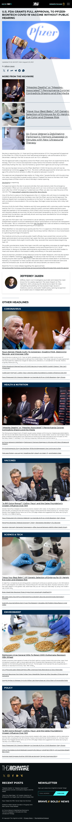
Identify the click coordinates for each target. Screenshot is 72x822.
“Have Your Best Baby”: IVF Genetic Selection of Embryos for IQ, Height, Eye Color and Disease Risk (48, 114)
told (27, 256)
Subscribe (60, 793)
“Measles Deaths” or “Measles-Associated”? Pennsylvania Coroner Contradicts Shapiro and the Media (48, 90)
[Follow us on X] (4, 776)
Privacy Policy (28, 818)
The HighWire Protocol (42, 818)
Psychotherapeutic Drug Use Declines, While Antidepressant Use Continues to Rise (31, 448)
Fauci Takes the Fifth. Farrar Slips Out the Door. (16, 801)
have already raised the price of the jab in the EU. (29, 192)
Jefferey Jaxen (9, 66)
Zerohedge (6, 182)
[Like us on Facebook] (13, 776)
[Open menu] (68, 4)
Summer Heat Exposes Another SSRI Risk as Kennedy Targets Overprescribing (29, 756)
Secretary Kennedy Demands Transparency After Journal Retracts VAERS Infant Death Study (34, 527)
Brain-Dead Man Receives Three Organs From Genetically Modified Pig (27, 592)
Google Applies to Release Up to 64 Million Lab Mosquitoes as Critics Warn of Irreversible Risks (35, 680)
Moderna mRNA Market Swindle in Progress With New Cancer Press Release (17, 805)
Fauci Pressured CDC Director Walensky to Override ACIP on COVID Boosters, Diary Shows (33, 377)
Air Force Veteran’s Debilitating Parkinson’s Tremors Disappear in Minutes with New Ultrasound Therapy (47, 138)
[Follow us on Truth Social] (22, 776)
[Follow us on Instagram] (8, 776)
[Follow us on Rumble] (17, 776)
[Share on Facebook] (8, 71)
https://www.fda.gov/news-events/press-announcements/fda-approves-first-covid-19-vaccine (35, 268)
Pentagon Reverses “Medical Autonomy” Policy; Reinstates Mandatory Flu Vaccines (31, 522)
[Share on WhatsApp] (23, 71)
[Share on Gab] (12, 71)
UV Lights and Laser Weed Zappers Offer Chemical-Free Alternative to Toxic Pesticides (32, 669)
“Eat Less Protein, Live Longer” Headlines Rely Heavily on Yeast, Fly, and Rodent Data (31, 453)
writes (21, 170)
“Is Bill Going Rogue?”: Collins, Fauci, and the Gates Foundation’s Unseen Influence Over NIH (34, 372)
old (38, 223)
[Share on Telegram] (16, 71)
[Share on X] (4, 71)
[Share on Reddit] (19, 71)
